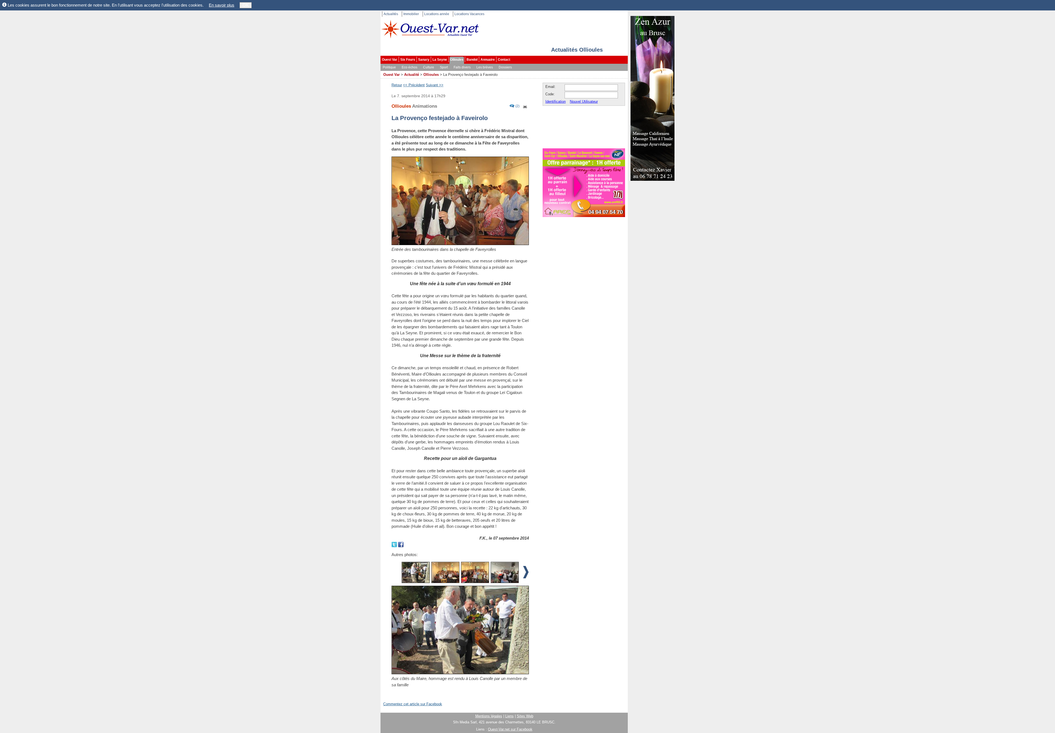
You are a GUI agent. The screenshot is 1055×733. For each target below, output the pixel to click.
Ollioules (456, 60)
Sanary (423, 60)
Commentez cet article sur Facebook (412, 704)
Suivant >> (434, 85)
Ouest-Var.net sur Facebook (510, 729)
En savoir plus (221, 5)
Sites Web (525, 716)
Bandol (472, 60)
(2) (517, 106)
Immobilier (411, 14)
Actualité (411, 75)
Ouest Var (389, 60)
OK (246, 5)
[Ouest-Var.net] (430, 29)
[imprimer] (525, 106)
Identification (555, 101)
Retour (397, 85)
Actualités (391, 14)
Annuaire (488, 60)
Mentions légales (488, 716)
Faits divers (462, 67)
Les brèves (484, 67)
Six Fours (407, 60)
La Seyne (439, 60)
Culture (428, 67)
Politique (389, 67)
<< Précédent (414, 85)
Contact (504, 60)
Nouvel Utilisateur (584, 101)
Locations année (436, 14)
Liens (509, 716)
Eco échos (409, 67)
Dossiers (505, 67)
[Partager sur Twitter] (395, 544)
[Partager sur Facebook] (401, 544)
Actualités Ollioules (577, 49)
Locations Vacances (469, 14)
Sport (444, 67)
